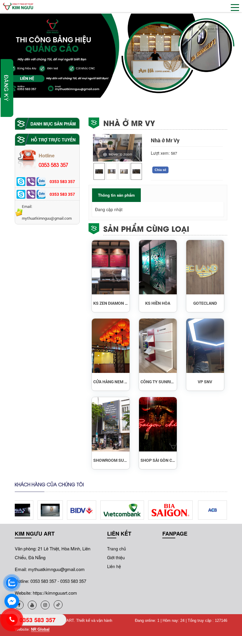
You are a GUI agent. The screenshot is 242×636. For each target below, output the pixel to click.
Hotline (53, 160)
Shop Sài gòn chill (157, 460)
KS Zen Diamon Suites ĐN (110, 303)
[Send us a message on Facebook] (11, 601)
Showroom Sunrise (110, 460)
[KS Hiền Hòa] (158, 267)
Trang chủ (116, 549)
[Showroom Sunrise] (111, 424)
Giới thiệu (116, 557)
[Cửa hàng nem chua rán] (111, 346)
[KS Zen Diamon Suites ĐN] (111, 267)
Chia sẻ (160, 170)
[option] (99, 171)
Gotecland (205, 303)
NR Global (40, 629)
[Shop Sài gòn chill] (158, 424)
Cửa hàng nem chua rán (110, 381)
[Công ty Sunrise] (158, 346)
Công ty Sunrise (157, 381)
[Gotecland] (205, 267)
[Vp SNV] (205, 346)
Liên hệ (114, 566)
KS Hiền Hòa (157, 303)
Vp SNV (205, 381)
